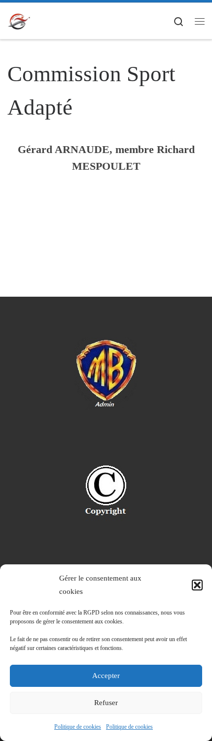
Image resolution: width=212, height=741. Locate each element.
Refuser (106, 703)
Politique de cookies (77, 726)
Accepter (106, 675)
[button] (197, 585)
